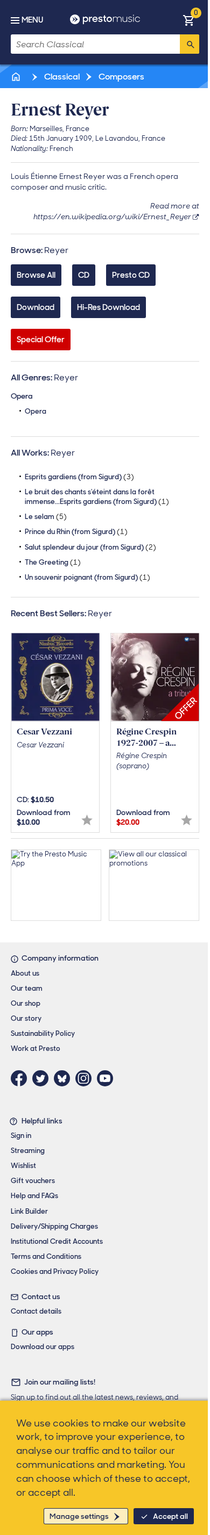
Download (35, 307)
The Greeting (53, 562)
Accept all (170, 1516)
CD (83, 275)
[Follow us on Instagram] (86, 1078)
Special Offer (41, 339)
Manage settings (79, 1516)
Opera (35, 411)
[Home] (16, 76)
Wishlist (23, 1165)
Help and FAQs (34, 1195)
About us (25, 973)
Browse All (36, 275)
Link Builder (29, 1211)
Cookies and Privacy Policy (55, 1271)
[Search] (189, 44)
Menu (32, 20)
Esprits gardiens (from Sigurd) (79, 476)
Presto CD (131, 275)
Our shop (25, 1003)
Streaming (28, 1150)
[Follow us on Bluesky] (64, 1078)
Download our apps (42, 1346)
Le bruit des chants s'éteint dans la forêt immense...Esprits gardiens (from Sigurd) (97, 496)
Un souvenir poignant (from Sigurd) (87, 577)
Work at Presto (35, 1048)
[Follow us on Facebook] (21, 1078)
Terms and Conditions (46, 1256)
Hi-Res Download (108, 307)
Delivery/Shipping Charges (54, 1226)
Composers (120, 76)
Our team (27, 988)
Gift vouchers (33, 1180)
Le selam (46, 516)
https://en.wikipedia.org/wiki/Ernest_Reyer (112, 216)
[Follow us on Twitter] (43, 1078)
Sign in (21, 1135)
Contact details (36, 1311)
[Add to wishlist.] (87, 820)
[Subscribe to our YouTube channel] (107, 1078)
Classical (61, 76)
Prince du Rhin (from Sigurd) (76, 531)
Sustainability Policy (43, 1033)
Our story (26, 1018)
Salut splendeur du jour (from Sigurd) (90, 547)
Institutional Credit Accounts (57, 1241)
